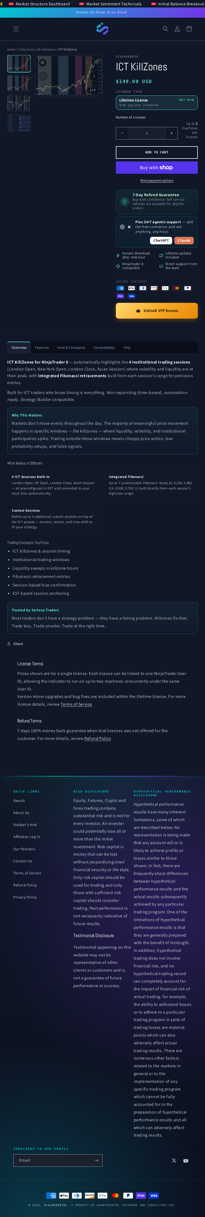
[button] (16, 29)
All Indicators (46, 49)
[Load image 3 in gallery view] (19, 103)
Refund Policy (97, 738)
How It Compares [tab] (71, 347)
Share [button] (18, 643)
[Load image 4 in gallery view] (19, 123)
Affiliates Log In (26, 836)
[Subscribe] (96, 1160)
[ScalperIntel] (102, 29)
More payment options (156, 180)
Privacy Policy (25, 897)
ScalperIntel (56, 1205)
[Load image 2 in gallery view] (19, 83)
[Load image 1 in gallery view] (19, 63)
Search (19, 800)
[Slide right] (94, 76)
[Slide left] (43, 76)
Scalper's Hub (25, 824)
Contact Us (22, 861)
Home (11, 49)
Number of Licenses (130, 117)
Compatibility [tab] (104, 347)
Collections (26, 49)
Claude (184, 240)
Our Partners (24, 849)
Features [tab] (42, 347)
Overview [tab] (18, 347)
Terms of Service (76, 704)
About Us (21, 812)
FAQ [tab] (127, 347)
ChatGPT (161, 240)
